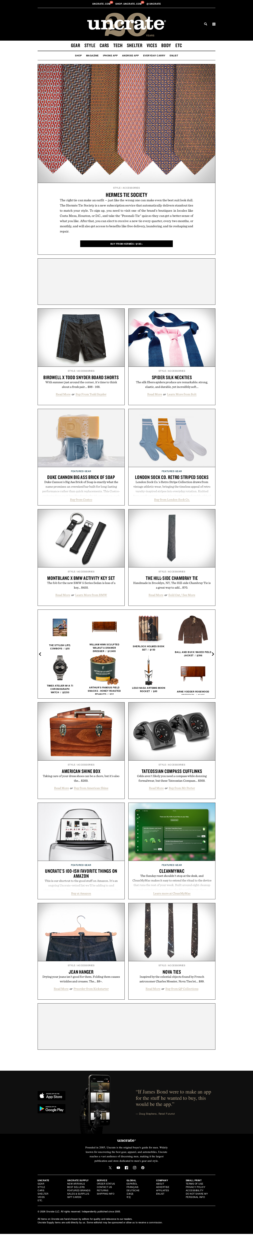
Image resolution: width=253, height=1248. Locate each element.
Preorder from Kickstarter (91, 989)
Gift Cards (74, 1196)
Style (90, 45)
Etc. (40, 1200)
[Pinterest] (143, 1168)
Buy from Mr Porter (182, 788)
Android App (130, 55)
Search (205, 23)
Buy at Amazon (81, 893)
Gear (75, 45)
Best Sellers (76, 1186)
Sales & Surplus (78, 1193)
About (160, 1183)
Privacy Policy (195, 1186)
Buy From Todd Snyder (91, 394)
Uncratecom (101, 3)
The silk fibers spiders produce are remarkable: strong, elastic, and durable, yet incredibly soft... (172, 384)
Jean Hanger (81, 972)
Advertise (162, 1186)
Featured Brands (79, 1190)
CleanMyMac (171, 871)
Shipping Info (105, 1193)
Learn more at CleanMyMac (172, 893)
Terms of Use (194, 1183)
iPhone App (110, 55)
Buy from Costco (81, 499)
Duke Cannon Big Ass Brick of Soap (81, 477)
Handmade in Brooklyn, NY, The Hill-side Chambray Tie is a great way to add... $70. (172, 585)
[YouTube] (118, 1168)
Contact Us (104, 1186)
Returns (103, 1190)
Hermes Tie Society (126, 194)
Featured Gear (81, 471)
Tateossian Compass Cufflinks (172, 771)
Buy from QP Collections (181, 989)
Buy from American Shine (91, 788)
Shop (78, 55)
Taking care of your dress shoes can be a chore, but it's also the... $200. (81, 778)
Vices (152, 45)
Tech (118, 45)
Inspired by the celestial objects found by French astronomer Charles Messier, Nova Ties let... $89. (171, 979)
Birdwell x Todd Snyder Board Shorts (81, 377)
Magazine (92, 55)
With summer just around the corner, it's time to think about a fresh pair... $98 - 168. (81, 384)
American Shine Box (81, 771)
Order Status (106, 1183)
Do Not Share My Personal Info (197, 1195)
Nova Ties (172, 972)
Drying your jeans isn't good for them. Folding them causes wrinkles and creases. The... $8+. (81, 979)
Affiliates (162, 1190)
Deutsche (133, 1190)
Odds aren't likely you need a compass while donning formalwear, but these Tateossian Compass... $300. (172, 778)
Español (132, 1183)
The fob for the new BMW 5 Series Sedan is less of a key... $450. (81, 585)
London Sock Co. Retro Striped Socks (172, 477)
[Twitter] (110, 1168)
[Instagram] (135, 1168)
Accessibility (195, 1190)
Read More (63, 394)
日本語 (130, 1193)
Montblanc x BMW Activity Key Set (81, 578)
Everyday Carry (154, 55)
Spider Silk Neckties (172, 377)
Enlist (174, 55)
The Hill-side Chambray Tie (172, 578)
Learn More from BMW (91, 595)
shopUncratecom (128, 3)
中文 (128, 1196)
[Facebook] (126, 1168)
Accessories (131, 187)
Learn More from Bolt (182, 394)
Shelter (134, 45)
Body (166, 45)
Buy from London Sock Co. (172, 499)
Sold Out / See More (181, 595)
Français (132, 1186)
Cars (104, 45)
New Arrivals (76, 1183)
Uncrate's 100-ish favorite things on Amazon (81, 873)
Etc (178, 45)
